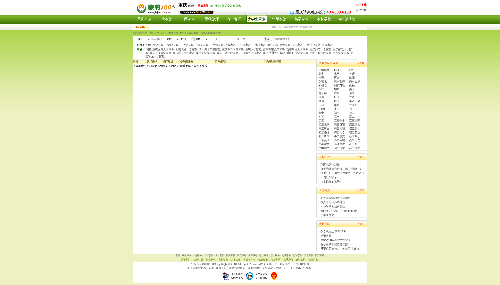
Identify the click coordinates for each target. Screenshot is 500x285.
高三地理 (339, 128)
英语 (352, 73)
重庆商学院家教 (205, 52)
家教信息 (223, 259)
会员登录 (361, 10)
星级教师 (212, 19)
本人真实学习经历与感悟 (336, 197)
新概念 (323, 85)
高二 (352, 116)
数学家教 (157, 44)
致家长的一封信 (330, 164)
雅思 (336, 104)
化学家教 (187, 44)
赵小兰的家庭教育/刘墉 (335, 244)
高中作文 (354, 148)
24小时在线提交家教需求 (225, 5)
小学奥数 (324, 70)
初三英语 (354, 132)
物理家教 (172, 44)
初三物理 (324, 132)
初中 (352, 108)
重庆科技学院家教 (297, 52)
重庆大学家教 (253, 49)
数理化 (323, 81)
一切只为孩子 (329, 177)
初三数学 (354, 128)
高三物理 (354, 120)
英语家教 (302, 19)
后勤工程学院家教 (320, 52)
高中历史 (354, 140)
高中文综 (354, 81)
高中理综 (339, 81)
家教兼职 (210, 259)
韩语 (321, 101)
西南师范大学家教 (274, 49)
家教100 (186, 255)
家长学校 (324, 19)
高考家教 (339, 144)
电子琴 (323, 93)
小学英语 (324, 140)
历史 (336, 77)
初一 (336, 112)
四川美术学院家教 (210, 49)
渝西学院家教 (341, 52)
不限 (148, 44)
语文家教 (202, 44)
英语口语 (354, 101)
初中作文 (339, 148)
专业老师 (234, 19)
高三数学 (339, 120)
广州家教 (208, 255)
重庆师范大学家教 (320, 49)
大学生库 (235, 259)
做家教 (189, 19)
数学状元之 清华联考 (333, 231)
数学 (321, 73)
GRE (321, 89)
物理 (321, 77)
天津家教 (253, 255)
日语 (336, 97)
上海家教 (197, 255)
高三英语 (339, 124)
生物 (352, 77)
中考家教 (324, 144)
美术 (352, 89)
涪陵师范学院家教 (251, 52)
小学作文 (324, 148)
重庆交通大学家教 (274, 52)
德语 (321, 97)
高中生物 (339, 140)
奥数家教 (230, 44)
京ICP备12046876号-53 (297, 268)
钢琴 (336, 89)
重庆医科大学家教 (163, 49)
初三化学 (339, 132)
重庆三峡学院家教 (227, 52)
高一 (336, 116)
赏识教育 (326, 235)
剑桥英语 (339, 85)
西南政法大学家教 (297, 49)
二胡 (321, 104)
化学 (336, 73)
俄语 (336, 101)
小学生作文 (327, 215)
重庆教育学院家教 (233, 49)
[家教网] (155, 13)
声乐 (352, 93)
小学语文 (339, 136)
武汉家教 (241, 255)
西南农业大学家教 (186, 49)
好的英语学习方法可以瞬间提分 (340, 210)
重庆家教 (144, 19)
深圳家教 (219, 255)
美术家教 (297, 44)
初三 (321, 116)
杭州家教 (230, 255)
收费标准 (263, 259)
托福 (352, 85)
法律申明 (198, 259)
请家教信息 (346, 19)
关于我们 (185, 259)
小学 (336, 108)
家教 (178, 255)
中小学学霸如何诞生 (333, 206)
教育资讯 (313, 259)
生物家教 (245, 44)
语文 (350, 70)
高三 (321, 120)
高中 (321, 112)
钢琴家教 (279, 19)
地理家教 (260, 44)
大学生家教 (256, 19)
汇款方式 (275, 259)
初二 (352, 112)
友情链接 (300, 259)
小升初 (353, 144)
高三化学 (324, 124)
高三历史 (324, 128)
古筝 (336, 93)
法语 (352, 97)
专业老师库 (249, 259)
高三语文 (354, 124)
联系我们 (288, 259)
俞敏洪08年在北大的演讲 (336, 240)
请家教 (167, 19)
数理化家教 (314, 44)
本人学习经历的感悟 (333, 202)
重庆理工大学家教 (184, 52)
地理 (336, 70)
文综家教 (327, 44)
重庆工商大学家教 (160, 52)
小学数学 (354, 136)
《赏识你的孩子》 (331, 181)
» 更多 (361, 63)
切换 (192, 5)
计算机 (353, 104)
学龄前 (323, 108)
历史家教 (272, 44)
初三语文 (324, 136)
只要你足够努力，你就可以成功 (340, 248)
